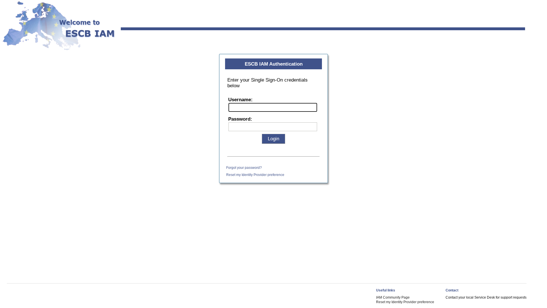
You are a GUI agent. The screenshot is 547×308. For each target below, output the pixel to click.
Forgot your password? (244, 168)
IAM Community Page (393, 297)
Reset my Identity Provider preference (255, 175)
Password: (240, 119)
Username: (240, 99)
